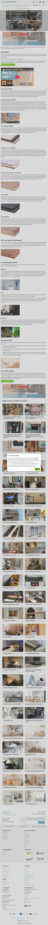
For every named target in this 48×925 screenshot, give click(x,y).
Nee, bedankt (31, 469)
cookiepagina (11, 463)
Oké (38, 469)
